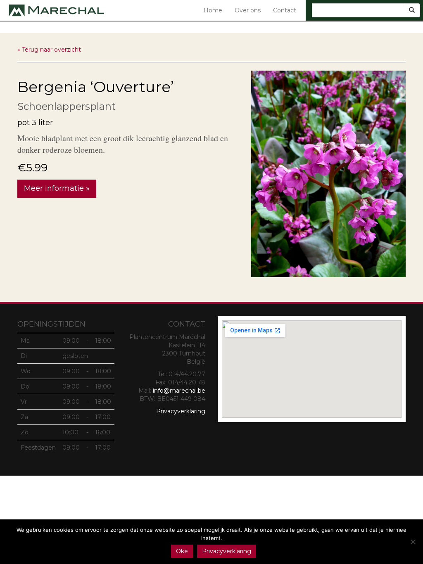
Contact (284, 10)
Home (213, 10)
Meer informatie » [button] (57, 188)
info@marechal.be (179, 390)
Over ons (248, 10)
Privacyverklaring (180, 411)
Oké (182, 551)
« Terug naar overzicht (49, 49)
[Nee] (413, 542)
